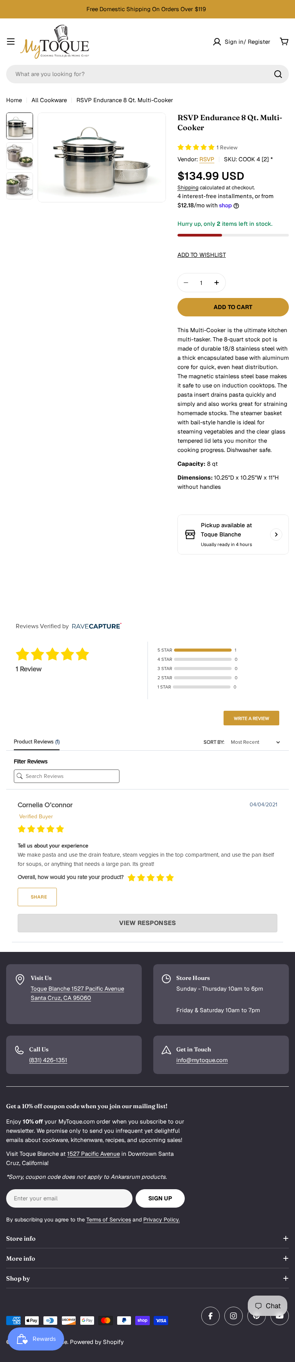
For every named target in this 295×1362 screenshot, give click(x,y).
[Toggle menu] (10, 41)
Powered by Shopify (97, 1341)
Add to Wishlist (201, 254)
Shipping (188, 187)
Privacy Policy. (161, 1219)
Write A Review (251, 718)
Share (38, 897)
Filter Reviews (31, 761)
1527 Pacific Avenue (93, 1153)
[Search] (278, 74)
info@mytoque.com (202, 1060)
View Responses (147, 923)
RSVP (206, 159)
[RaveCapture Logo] (94, 626)
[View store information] (276, 534)
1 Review (227, 147)
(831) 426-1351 (48, 1060)
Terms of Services (108, 1219)
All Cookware (49, 100)
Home (14, 100)
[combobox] (147, 74)
